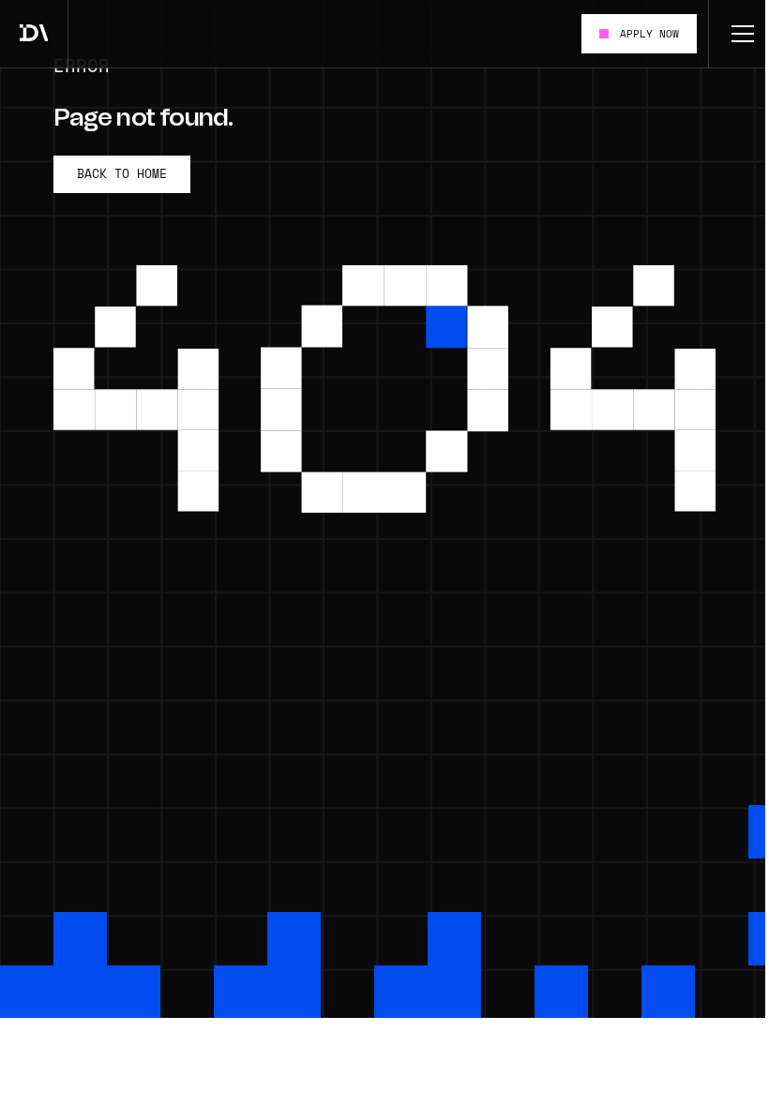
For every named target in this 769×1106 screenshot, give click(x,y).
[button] (739, 33)
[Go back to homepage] (34, 33)
